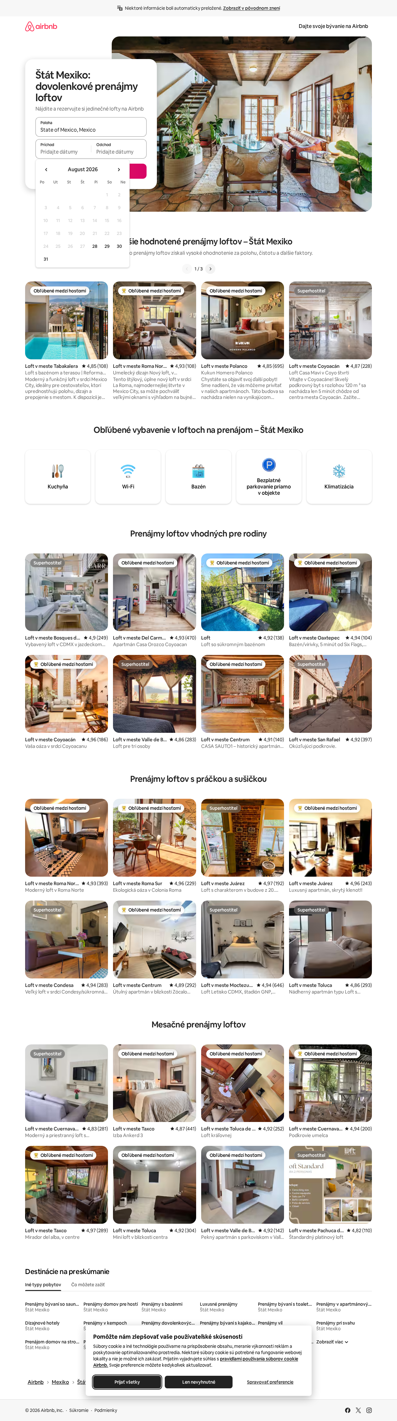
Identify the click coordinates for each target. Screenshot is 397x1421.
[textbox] (63, 151)
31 (46, 259)
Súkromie (79, 1410)
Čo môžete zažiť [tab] (88, 1285)
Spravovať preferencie (270, 1382)
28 (94, 246)
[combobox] (91, 129)
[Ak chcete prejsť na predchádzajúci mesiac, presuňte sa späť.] (46, 170)
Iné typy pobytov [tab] (43, 1285)
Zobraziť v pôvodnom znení (251, 8)
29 (107, 246)
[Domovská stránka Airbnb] (41, 26)
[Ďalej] (210, 269)
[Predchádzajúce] (187, 269)
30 (119, 246)
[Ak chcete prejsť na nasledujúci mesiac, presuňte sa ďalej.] (119, 170)
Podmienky (105, 1410)
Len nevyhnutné (198, 1382)
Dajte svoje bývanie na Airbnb (333, 26)
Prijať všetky (127, 1382)
